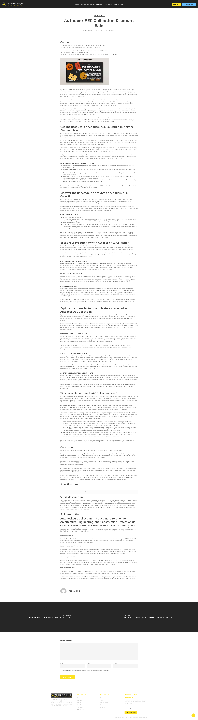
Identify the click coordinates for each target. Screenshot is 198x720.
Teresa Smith (88, 30)
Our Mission (80, 705)
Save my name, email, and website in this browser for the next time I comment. (85, 671)
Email (89, 663)
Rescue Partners (81, 709)
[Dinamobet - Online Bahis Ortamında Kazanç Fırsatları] (148, 617)
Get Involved (80, 702)
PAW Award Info (104, 702)
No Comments (110, 30)
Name (62, 663)
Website (115, 663)
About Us (79, 700)
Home (79, 698)
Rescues (102, 705)
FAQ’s (101, 700)
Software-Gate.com (120, 118)
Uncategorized (99, 15)
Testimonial (103, 698)
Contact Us (103, 707)
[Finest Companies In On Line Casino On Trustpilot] (49, 617)
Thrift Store (80, 707)
